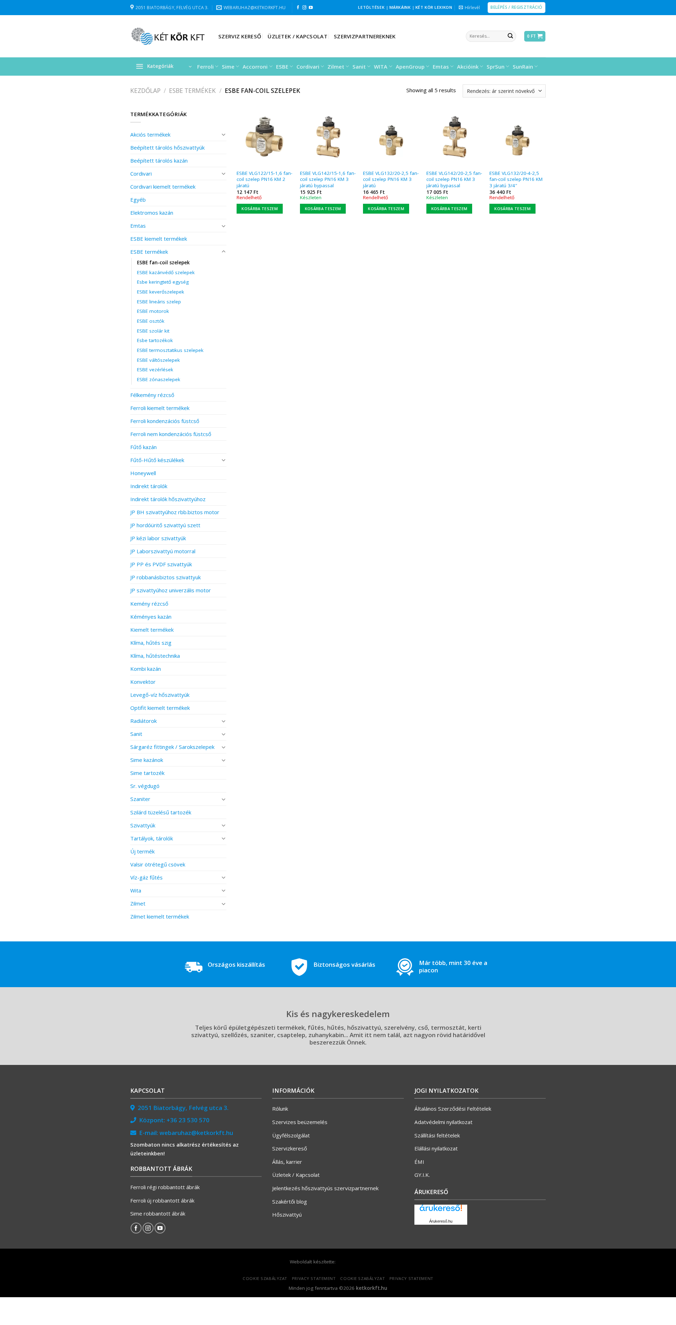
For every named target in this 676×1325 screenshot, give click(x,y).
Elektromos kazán (151, 212)
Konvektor (143, 681)
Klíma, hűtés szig (150, 642)
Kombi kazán (145, 668)
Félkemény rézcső (152, 394)
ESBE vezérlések (155, 369)
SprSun (496, 66)
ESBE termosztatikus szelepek (170, 350)
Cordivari (307, 66)
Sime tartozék (147, 772)
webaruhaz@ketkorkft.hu (196, 1133)
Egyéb (138, 199)
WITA (380, 66)
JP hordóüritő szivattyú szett (165, 525)
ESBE (282, 66)
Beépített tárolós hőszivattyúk (167, 147)
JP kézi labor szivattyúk (158, 538)
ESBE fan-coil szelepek (163, 262)
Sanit (359, 66)
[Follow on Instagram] (304, 8)
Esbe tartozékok (155, 340)
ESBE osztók (150, 321)
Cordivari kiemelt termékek (162, 186)
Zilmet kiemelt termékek (159, 916)
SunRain (523, 66)
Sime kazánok (146, 759)
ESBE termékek (192, 91)
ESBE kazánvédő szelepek (166, 272)
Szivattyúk (142, 825)
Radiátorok (143, 720)
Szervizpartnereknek (365, 36)
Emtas (441, 66)
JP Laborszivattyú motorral (162, 551)
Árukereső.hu (440, 1221)
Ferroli (205, 66)
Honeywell (143, 473)
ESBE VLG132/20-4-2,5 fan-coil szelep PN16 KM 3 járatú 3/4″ (516, 179)
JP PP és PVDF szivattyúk (161, 564)
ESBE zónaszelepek (158, 379)
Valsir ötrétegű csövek (157, 864)
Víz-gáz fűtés (146, 877)
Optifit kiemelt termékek (160, 707)
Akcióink (467, 66)
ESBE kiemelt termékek (158, 238)
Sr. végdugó (144, 785)
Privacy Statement (314, 1278)
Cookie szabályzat (265, 1278)
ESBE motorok (153, 311)
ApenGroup (410, 66)
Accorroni (255, 66)
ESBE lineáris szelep (159, 301)
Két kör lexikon (433, 7)
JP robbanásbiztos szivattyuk (165, 577)
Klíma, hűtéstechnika (155, 655)
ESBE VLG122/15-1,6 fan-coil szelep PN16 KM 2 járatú (264, 179)
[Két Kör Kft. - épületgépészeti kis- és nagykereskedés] (169, 36)
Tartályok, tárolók (151, 838)
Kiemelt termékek (152, 629)
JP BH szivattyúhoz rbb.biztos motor (174, 512)
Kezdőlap (145, 91)
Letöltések (371, 7)
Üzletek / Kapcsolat (297, 36)
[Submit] (510, 36)
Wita (135, 890)
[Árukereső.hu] (440, 1210)
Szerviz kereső (239, 36)
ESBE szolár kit (153, 331)
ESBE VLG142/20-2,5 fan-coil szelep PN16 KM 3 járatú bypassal (454, 179)
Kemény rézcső (149, 603)
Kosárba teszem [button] (260, 208)
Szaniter (140, 798)
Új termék (142, 851)
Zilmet (335, 66)
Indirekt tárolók (148, 486)
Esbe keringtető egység (163, 282)
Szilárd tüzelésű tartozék (160, 812)
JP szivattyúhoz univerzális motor (170, 590)
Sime (228, 66)
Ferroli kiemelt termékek (159, 407)
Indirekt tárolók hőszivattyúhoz (168, 499)
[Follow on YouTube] (311, 8)
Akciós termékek (150, 134)
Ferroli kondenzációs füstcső (164, 420)
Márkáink (400, 7)
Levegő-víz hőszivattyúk (159, 694)
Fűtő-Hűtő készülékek (157, 459)
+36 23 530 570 (188, 1120)
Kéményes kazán (150, 616)
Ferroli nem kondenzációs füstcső (170, 433)
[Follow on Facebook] (298, 8)
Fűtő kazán (143, 446)
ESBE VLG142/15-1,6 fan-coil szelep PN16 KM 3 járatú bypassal (328, 179)
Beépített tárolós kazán (159, 160)
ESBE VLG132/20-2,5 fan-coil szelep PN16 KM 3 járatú (391, 179)
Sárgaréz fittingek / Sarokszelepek (172, 746)
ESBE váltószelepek (158, 360)
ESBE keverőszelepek (160, 292)
